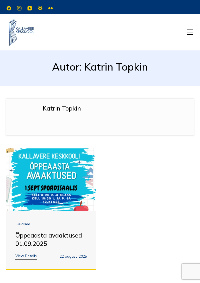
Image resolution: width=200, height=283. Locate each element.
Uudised (23, 224)
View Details (26, 255)
